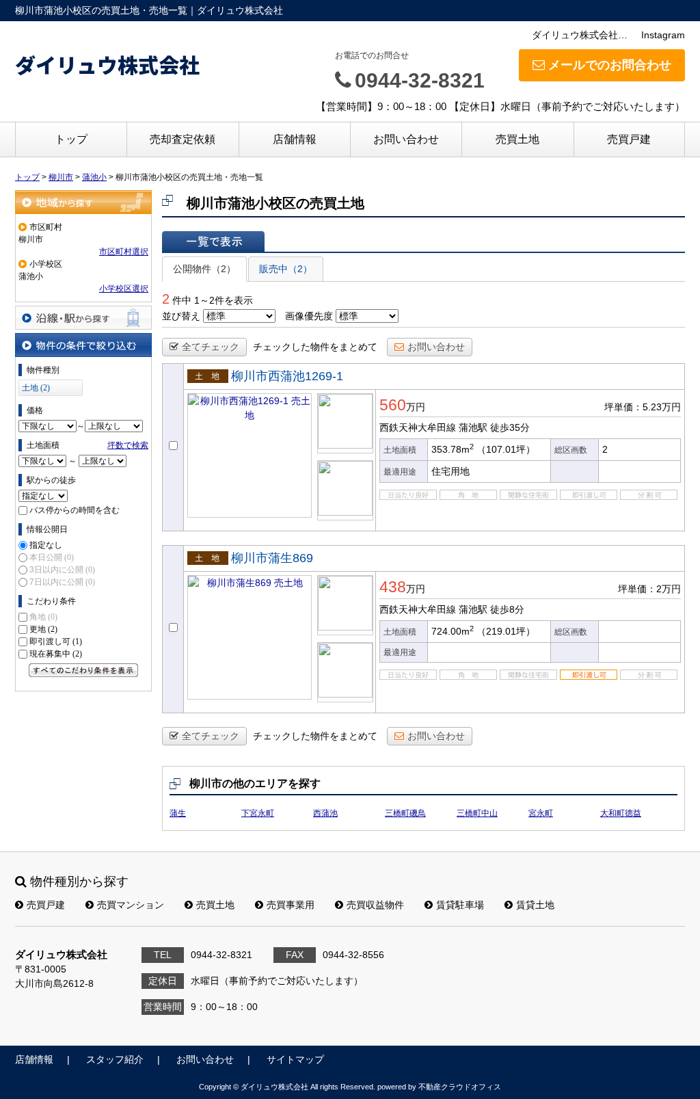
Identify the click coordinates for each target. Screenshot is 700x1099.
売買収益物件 (375, 904)
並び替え (181, 315)
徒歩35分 (510, 427)
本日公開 (51, 557)
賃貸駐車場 (460, 904)
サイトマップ (295, 1059)
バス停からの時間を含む (74, 510)
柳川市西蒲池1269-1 (287, 376)
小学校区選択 (123, 288)
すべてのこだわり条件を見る (83, 670)
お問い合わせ (406, 139)
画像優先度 (309, 315)
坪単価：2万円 (649, 588)
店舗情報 (295, 139)
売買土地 (517, 139)
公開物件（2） (204, 268)
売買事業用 (290, 904)
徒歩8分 (507, 609)
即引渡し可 (55, 641)
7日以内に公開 (62, 582)
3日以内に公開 (62, 569)
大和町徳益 (620, 813)
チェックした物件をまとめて (315, 346)
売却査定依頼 (182, 139)
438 (392, 587)
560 (392, 405)
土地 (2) (36, 388)
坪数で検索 (127, 445)
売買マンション (130, 904)
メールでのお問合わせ (609, 65)
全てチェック (210, 346)
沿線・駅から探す (83, 318)
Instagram (663, 34)
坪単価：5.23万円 (642, 406)
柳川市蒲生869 (272, 558)
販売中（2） (285, 268)
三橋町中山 (477, 813)
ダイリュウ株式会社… (580, 34)
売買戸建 (629, 139)
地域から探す (83, 202)
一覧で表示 (213, 241)
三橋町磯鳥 (405, 813)
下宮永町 (257, 813)
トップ (71, 139)
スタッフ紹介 (115, 1059)
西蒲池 (325, 813)
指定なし (45, 545)
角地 (43, 617)
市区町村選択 (123, 251)
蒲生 (178, 813)
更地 (43, 629)
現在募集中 (55, 654)
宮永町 (540, 813)
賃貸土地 (535, 904)
